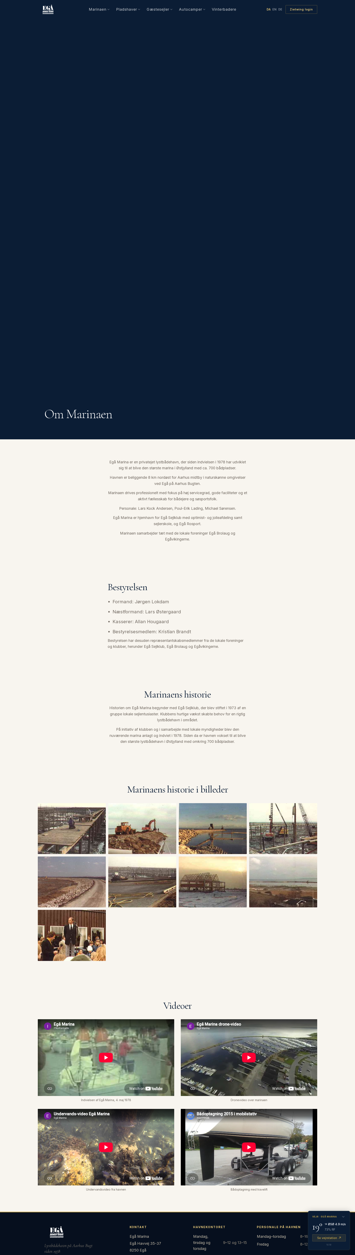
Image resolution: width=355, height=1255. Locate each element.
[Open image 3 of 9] (213, 828)
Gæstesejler (158, 9)
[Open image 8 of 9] (283, 882)
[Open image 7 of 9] (213, 882)
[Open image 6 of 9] (142, 882)
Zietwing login (301, 9)
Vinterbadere (224, 9)
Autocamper (190, 9)
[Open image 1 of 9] (72, 828)
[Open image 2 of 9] (142, 828)
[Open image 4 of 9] (283, 828)
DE (280, 9)
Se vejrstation (327, 1238)
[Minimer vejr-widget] (343, 1216)
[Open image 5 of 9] (72, 882)
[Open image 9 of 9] (72, 935)
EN (274, 9)
